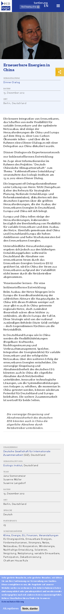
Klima (6, 535)
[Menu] (58, 6)
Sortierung (41, 3)
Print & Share (59, 72)
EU (23, 535)
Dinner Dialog (11, 82)
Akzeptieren (11, 608)
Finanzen (32, 535)
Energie (15, 535)
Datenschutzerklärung (13, 602)
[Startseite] (6, 6)
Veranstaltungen (49, 535)
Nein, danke (30, 608)
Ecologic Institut (12, 465)
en (46, 6)
